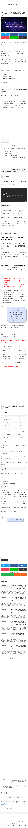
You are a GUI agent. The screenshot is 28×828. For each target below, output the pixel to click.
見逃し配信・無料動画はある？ (11, 155)
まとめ (5, 164)
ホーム (7, 819)
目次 (12, 145)
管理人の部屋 (20, 821)
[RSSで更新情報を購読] (20, 574)
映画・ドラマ (4, 560)
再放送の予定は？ (8, 153)
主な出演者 (8, 160)
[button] (22, 37)
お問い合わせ (14, 823)
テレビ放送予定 (8, 151)
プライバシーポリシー (7, 821)
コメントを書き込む (14, 797)
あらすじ (8, 162)
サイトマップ (20, 819)
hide (7, 139)
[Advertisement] (14, 124)
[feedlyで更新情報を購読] (7, 574)
